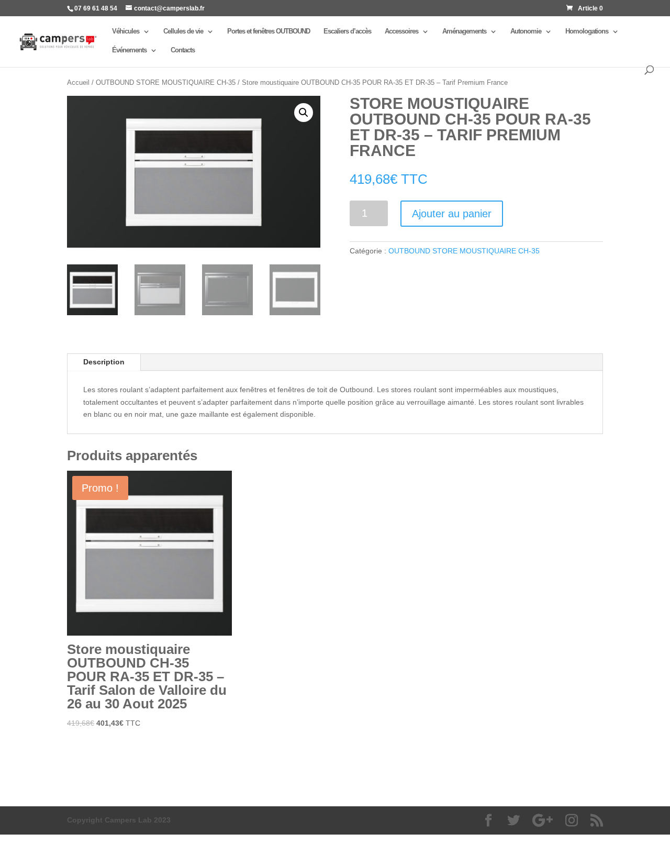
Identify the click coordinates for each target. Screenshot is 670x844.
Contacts (183, 50)
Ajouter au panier (452, 213)
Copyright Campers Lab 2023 (119, 820)
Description (104, 362)
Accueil (78, 82)
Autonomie (525, 31)
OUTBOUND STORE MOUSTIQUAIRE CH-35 (166, 82)
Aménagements (464, 31)
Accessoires (401, 31)
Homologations (586, 31)
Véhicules (125, 31)
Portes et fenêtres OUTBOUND (268, 31)
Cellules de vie (183, 31)
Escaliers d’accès (347, 31)
